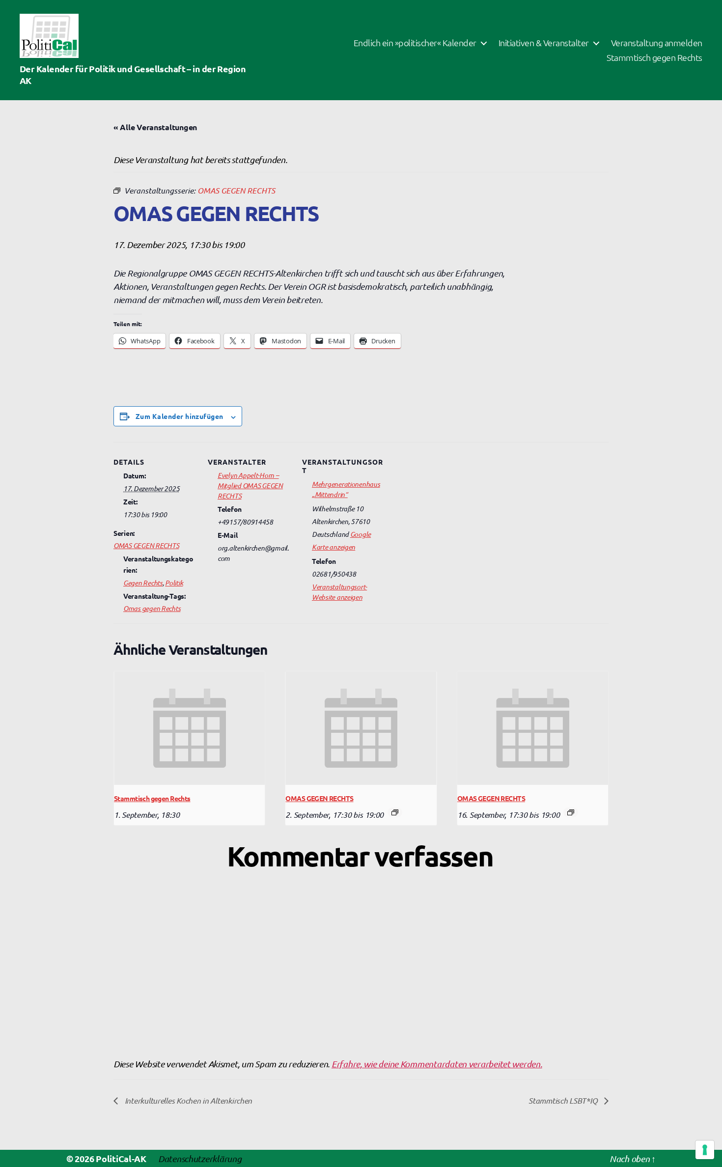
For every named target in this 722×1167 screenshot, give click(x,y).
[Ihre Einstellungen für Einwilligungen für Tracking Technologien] (704, 1149)
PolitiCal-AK (121, 1158)
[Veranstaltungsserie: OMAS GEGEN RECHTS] (394, 812)
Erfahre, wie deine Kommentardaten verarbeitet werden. (437, 1063)
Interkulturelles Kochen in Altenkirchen (187, 1100)
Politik (174, 582)
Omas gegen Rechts (151, 608)
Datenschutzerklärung (200, 1158)
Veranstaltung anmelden (656, 42)
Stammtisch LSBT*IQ (563, 1100)
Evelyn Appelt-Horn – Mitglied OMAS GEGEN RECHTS (250, 485)
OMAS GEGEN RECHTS (146, 545)
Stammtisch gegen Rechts (654, 57)
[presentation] (189, 727)
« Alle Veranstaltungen (155, 127)
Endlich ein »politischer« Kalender (415, 42)
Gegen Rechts (143, 582)
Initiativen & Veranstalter (544, 42)
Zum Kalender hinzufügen (179, 416)
